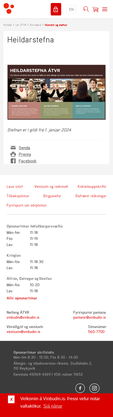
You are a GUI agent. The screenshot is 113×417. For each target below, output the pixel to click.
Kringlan (14, 255)
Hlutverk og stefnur (56, 24)
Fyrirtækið (35, 24)
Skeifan (45, 278)
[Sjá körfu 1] (95, 9)
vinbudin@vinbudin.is (23, 317)
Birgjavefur (52, 195)
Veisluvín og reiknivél (51, 186)
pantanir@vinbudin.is (89, 317)
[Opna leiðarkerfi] (104, 9)
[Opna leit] (86, 9)
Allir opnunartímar (22, 298)
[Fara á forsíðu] (9, 9)
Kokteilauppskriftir (92, 186)
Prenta (25, 154)
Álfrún (12, 278)
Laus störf (15, 186)
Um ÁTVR (20, 24)
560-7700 (96, 331)
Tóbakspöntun (18, 195)
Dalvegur (26, 278)
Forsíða (8, 24)
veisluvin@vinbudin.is (23, 331)
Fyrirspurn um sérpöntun (26, 205)
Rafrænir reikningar (90, 195)
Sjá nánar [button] (52, 406)
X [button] (11, 399)
